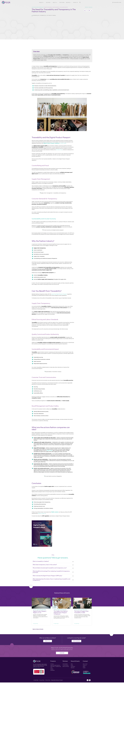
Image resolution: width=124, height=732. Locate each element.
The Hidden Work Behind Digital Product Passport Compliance (60, 612)
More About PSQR (36, 667)
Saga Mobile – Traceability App (55, 666)
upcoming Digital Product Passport (59, 294)
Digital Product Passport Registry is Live (39, 611)
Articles (86, 7)
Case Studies (61, 2)
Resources (68, 2)
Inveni (51, 667)
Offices (84, 666)
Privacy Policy (41, 680)
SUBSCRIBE (62, 652)
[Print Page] (91, 10)
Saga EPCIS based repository (55, 665)
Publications (73, 666)
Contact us (75, 2)
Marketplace (52, 670)
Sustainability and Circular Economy (44, 219)
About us (55, 2)
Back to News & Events (38, 629)
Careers (84, 667)
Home (33, 7)
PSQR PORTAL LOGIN (117, 2)
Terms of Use (47, 680)
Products (41, 2)
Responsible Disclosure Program (57, 680)
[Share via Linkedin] (85, 10)
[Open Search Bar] (80, 2)
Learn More (35, 623)
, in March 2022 (54, 143)
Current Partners (65, 665)
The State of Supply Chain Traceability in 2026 (81, 611)
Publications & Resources (38, 7)
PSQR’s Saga (49, 450)
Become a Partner (66, 666)
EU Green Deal (59, 149)
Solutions (48, 2)
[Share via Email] (89, 10)
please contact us (42, 513)
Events (72, 665)
